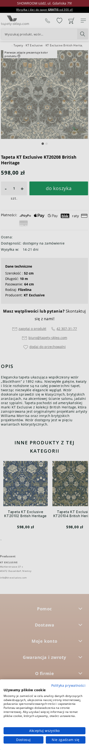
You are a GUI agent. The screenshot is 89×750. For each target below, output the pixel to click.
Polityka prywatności (68, 685)
